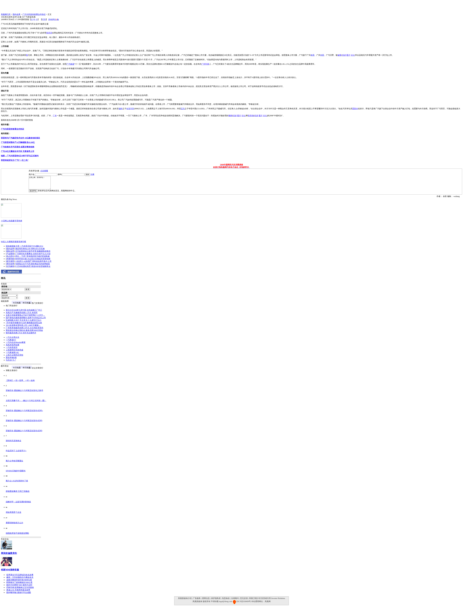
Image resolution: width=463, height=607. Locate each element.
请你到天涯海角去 (13, 441)
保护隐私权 (216, 598)
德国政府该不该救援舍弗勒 (17, 533)
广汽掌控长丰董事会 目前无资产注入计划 (32, 254)
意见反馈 (244, 598)
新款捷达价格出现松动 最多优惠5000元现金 (24, 330)
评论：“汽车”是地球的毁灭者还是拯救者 (32, 256)
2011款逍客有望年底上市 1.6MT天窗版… (23, 325)
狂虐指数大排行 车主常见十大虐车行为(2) (23, 320)
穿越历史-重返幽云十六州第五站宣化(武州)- (24, 411)
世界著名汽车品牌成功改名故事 (19, 575)
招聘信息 (206, 598)
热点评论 (10, 256)
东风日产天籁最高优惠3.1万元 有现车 (22, 313)
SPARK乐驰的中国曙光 (16, 471)
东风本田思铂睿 (12, 345)
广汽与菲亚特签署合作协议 (34, 14)
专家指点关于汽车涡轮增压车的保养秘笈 (32, 264)
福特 (121, 109)
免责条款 (226, 598)
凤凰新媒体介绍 (185, 598)
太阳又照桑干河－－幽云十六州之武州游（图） (26, 401)
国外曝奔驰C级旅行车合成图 (18, 592)
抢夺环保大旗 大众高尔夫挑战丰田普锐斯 (32, 259)
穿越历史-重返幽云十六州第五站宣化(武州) (24, 421)
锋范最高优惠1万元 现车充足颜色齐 (21, 333)
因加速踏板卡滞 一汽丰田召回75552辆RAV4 (24, 246)
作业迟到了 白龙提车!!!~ (16, 451)
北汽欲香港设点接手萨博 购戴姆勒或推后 (32, 251)
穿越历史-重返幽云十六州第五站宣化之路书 (24, 390)
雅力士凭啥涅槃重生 (14, 461)
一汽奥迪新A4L (12, 352)
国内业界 (16, 14)
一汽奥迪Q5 (11, 340)
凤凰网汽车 (6, 14)
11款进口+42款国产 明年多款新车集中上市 (33, 261)
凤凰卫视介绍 (255, 598)
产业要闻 (10, 254)
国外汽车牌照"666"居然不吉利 (19, 585)
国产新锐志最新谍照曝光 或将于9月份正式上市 (26, 318)
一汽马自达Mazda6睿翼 (15, 342)
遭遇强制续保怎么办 (14, 523)
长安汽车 (130, 109)
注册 (92, 174)
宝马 (183, 109)
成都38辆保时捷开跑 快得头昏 (19, 580)
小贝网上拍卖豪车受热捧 (11, 221)
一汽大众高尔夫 (12, 337)
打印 (44, 19)
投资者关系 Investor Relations (273, 598)
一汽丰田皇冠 (11, 347)
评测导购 (10, 259)
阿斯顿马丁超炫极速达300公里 (19, 582)
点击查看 (44, 171)
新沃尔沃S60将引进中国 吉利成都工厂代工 (24, 310)
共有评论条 (53, 19)
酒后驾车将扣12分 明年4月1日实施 (30, 249)
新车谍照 (10, 261)
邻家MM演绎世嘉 (10, 569)
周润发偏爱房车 (9, 553)
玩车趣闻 (10, 266)
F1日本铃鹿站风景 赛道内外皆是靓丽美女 (33, 266)
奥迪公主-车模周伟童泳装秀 (18, 590)
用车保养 (10, 264)
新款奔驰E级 (11, 358)
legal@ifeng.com (225, 601)
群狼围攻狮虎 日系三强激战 (17, 491)
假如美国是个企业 (13, 512)
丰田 (322, 55)
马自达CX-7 (11, 360)
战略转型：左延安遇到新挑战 (18, 502)
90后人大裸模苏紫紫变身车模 (13, 242)
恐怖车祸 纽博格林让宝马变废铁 (20, 587)
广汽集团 (70, 64)
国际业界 (10, 251)
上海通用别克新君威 (14, 350)
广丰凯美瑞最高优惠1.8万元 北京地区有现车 (24, 328)
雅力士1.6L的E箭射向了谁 (17, 481)
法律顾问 (235, 598)
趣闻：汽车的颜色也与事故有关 (19, 577)
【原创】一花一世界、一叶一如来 (20, 380)
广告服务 (197, 598)
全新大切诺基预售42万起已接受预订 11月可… (25, 315)
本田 (312, 55)
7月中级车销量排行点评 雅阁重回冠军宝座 (24, 323)
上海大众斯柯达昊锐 (14, 355)
